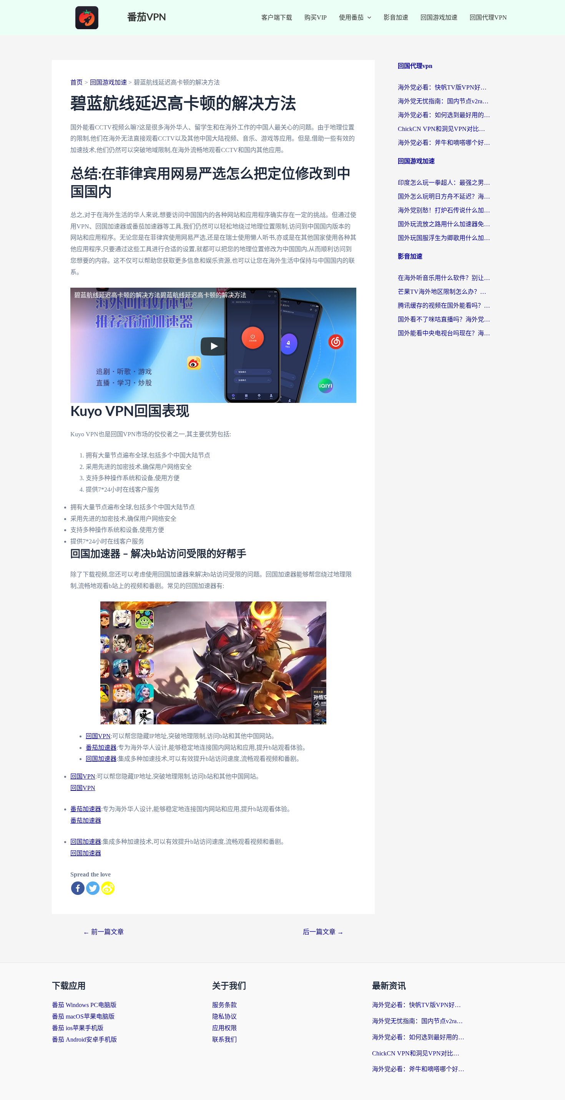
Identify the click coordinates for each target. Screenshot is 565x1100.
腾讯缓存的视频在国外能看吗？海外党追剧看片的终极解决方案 (444, 305)
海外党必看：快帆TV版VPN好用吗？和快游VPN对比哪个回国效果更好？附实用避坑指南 (444, 87)
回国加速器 (101, 758)
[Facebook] (78, 888)
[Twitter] (93, 888)
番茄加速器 (101, 747)
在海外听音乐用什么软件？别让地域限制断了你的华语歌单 (444, 278)
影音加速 (396, 17)
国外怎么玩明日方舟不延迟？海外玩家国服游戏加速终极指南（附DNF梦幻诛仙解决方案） (444, 196)
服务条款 (224, 1005)
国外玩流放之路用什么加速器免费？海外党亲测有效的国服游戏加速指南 (444, 224)
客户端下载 (276, 17)
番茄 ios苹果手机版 (77, 1028)
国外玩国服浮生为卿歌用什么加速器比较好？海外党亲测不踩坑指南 (444, 238)
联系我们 (224, 1039)
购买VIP (315, 17)
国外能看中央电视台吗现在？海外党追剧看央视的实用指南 (444, 333)
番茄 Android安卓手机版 (84, 1039)
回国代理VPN (488, 17)
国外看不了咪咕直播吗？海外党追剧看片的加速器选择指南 (444, 319)
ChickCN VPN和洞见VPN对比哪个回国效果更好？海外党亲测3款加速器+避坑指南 (444, 129)
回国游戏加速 (438, 17)
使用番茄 (351, 17)
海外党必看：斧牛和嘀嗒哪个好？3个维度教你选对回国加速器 (444, 142)
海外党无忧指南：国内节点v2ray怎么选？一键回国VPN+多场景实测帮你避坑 (444, 101)
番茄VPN (146, 17)
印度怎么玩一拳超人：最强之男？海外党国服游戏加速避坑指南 (444, 182)
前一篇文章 (103, 932)
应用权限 (224, 1028)
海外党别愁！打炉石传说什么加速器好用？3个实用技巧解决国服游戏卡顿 (444, 210)
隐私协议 (224, 1016)
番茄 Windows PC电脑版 (84, 1005)
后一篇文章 (323, 932)
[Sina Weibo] (108, 888)
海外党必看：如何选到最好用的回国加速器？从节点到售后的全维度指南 (444, 115)
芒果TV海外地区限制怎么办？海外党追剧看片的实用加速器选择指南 (444, 291)
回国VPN (98, 736)
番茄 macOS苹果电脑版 (83, 1016)
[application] (367, 18)
